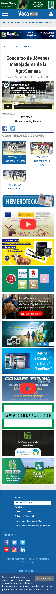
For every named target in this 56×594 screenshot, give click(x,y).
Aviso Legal (20, 507)
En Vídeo (15, 47)
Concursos (28, 47)
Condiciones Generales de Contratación (32, 525)
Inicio (5, 47)
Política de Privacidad (24, 516)
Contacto (18, 497)
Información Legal (24, 502)
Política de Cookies (23, 511)
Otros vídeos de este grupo (23, 135)
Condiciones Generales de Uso (28, 521)
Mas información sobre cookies (34, 589)
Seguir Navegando (44, 578)
